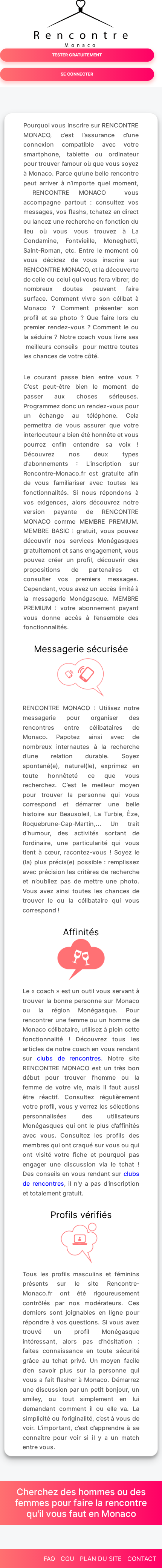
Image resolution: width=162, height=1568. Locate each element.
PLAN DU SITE (101, 1558)
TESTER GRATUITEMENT (77, 55)
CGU (67, 1558)
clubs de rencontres (69, 1058)
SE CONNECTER (77, 74)
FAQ (49, 1558)
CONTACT (141, 1558)
